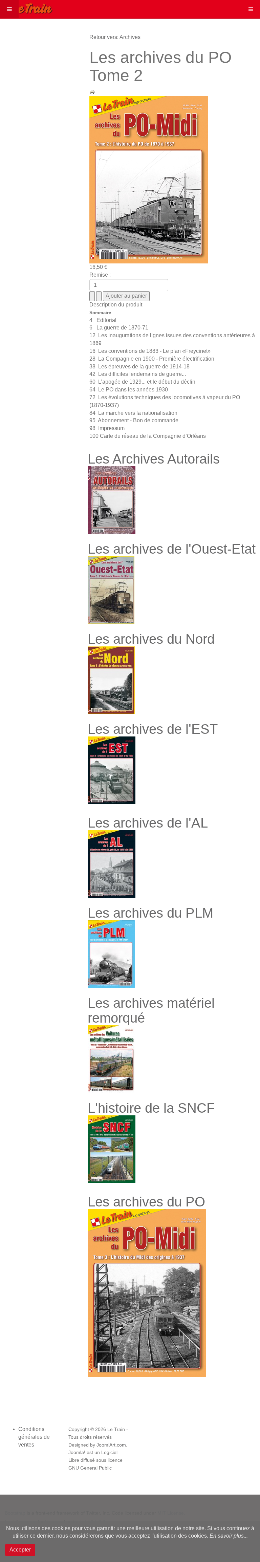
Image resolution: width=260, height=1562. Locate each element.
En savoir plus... (229, 1536)
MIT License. (171, 1513)
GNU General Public (90, 1468)
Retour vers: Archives (114, 37)
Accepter (20, 1550)
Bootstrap (15, 1513)
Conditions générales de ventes (34, 1437)
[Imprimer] (92, 91)
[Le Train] (26, 7)
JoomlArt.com (111, 1445)
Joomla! (76, 1452)
